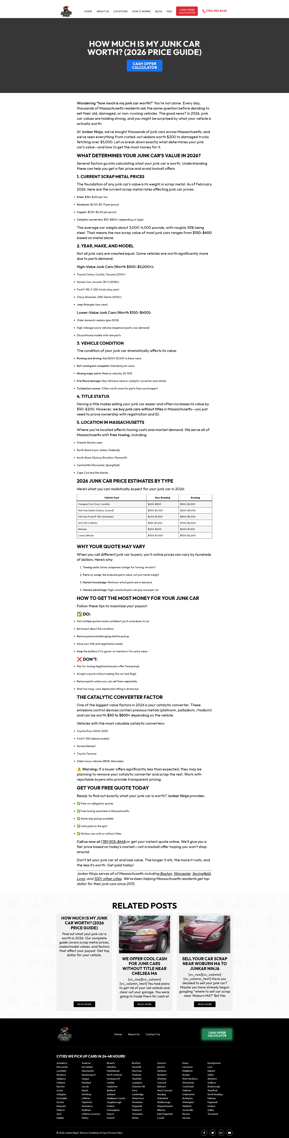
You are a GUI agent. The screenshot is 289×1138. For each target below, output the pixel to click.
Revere (186, 1113)
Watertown (138, 1098)
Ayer (59, 1113)
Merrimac (137, 1070)
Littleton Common (91, 1113)
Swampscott (113, 1078)
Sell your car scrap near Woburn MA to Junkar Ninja (204, 963)
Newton (60, 1086)
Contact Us (153, 1034)
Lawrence (187, 1066)
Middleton (187, 1070)
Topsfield (136, 1078)
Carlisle (110, 1082)
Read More (84, 1004)
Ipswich (161, 1066)
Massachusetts (165, 1106)
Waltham (86, 1109)
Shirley (85, 1117)
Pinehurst (137, 1109)
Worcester (182, 873)
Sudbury (211, 1082)
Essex (185, 1062)
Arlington (61, 1094)
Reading (161, 1094)
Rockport (162, 1074)
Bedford (111, 1090)
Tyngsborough (114, 1102)
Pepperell (212, 1102)
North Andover (114, 1074)
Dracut (110, 1113)
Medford (186, 1106)
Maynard (61, 1106)
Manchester (88, 1070)
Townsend (137, 1113)
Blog (158, 11)
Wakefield (162, 1098)
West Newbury (190, 1078)
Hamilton (111, 1066)
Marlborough (163, 1102)
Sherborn (212, 1078)
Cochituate (188, 1086)
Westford (212, 1090)
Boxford (136, 1062)
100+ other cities (107, 878)
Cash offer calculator (187, 11)
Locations (120, 11)
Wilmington (188, 1102)
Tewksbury (87, 1106)
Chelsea (60, 1082)
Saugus (85, 1078)
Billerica (161, 1109)
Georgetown (214, 1062)
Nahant (211, 1070)
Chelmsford (188, 1094)
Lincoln (85, 1086)
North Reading (214, 1094)
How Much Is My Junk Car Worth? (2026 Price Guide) (84, 923)
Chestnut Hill (138, 1086)
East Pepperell (164, 1113)
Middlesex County (116, 1098)
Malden (60, 1117)
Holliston (186, 1090)
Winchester (188, 1082)
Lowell (160, 1117)
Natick (85, 1090)
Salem (210, 1074)
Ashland (111, 1094)
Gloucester (62, 1066)
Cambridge (138, 1094)
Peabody (136, 1074)
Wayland (86, 1082)
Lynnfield (61, 1070)
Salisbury (61, 1078)
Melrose (211, 1098)
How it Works (141, 11)
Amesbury (61, 1062)
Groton (60, 1102)
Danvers (161, 1062)
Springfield (201, 873)
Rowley (186, 1074)
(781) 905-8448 (113, 841)
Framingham (113, 1109)
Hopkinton (112, 1086)
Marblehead (113, 1070)
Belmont (161, 1086)
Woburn (60, 1109)
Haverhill (136, 1066)
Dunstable (61, 1098)
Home (88, 11)
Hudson (111, 1106)
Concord (161, 1082)
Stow (134, 1090)
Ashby (210, 1109)
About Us (102, 11)
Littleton (86, 1098)
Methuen (161, 1070)
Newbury (61, 1074)
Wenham (161, 1078)
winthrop (87, 1094)
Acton (59, 1090)
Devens (186, 1117)
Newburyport (89, 1074)
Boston (166, 873)
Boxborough (213, 1086)
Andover (86, 1062)
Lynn (81, 878)
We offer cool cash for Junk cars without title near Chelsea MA (144, 966)
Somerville (187, 1109)
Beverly (111, 1062)
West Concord (164, 1090)
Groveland (87, 1066)
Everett (111, 1117)
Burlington (187, 1098)
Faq (169, 11)
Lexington (137, 1082)
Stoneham (137, 1102)
